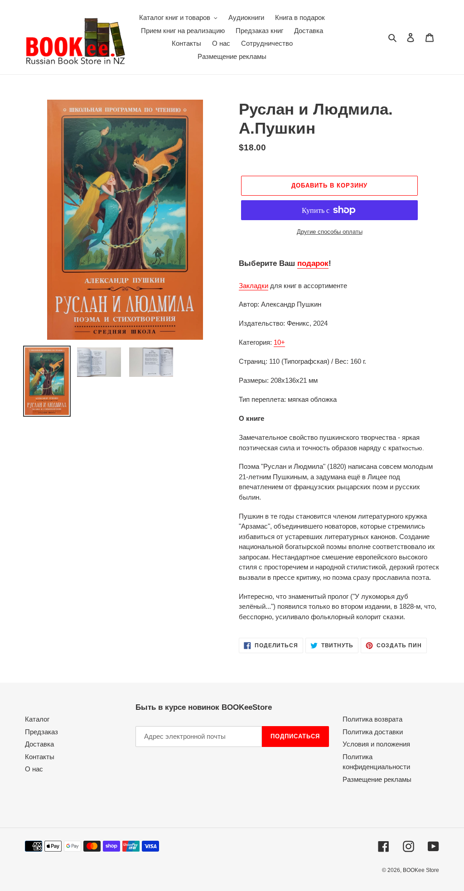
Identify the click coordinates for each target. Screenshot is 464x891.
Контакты (39, 757)
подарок (313, 263)
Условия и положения (376, 744)
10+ (279, 342)
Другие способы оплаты (329, 231)
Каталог (37, 719)
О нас (34, 769)
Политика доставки (373, 732)
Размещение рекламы (377, 779)
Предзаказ (41, 732)
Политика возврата (372, 719)
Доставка (39, 744)
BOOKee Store (421, 870)
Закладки (253, 285)
